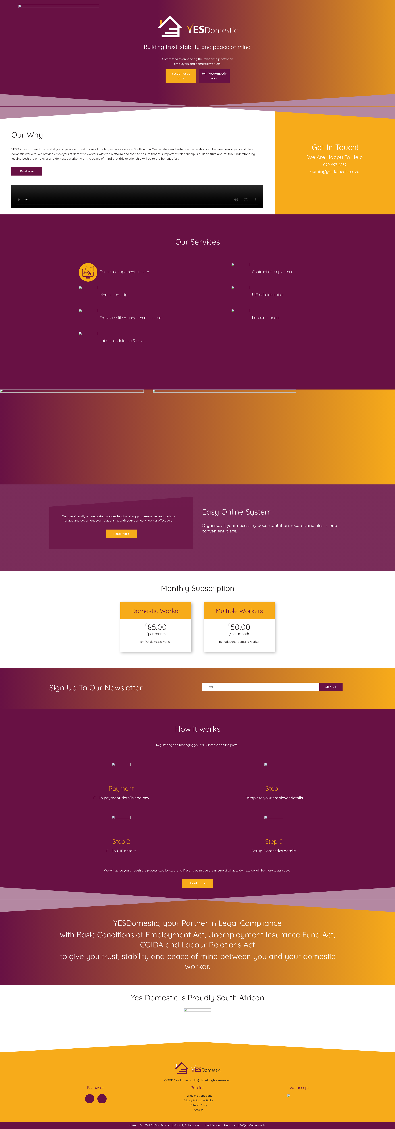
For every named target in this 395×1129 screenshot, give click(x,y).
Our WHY (145, 1125)
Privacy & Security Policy (198, 1100)
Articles (198, 1109)
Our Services (162, 1125)
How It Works (212, 1125)
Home (132, 1125)
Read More (121, 534)
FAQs (243, 1125)
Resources (230, 1125)
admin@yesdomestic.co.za (335, 171)
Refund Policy (198, 1105)
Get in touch (257, 1125)
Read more (27, 171)
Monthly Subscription (187, 1125)
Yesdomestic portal (181, 76)
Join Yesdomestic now (214, 76)
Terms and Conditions (198, 1095)
